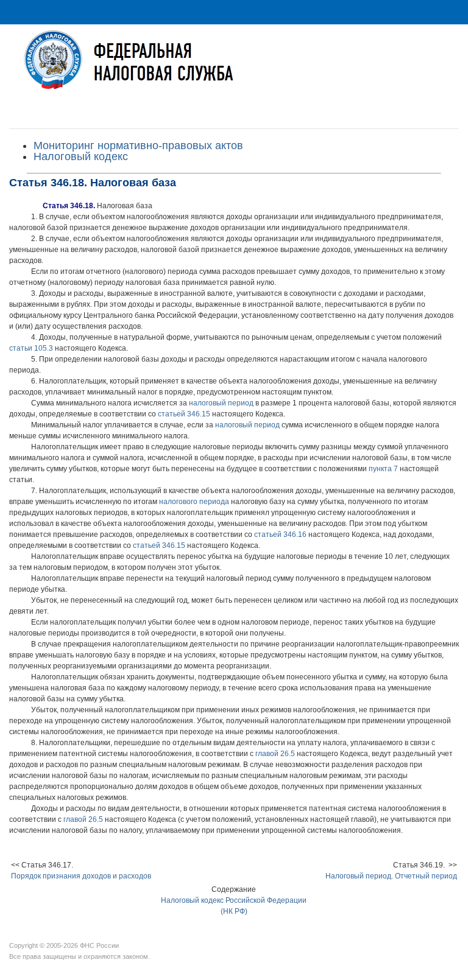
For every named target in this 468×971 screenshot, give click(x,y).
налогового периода (194, 501)
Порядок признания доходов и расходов (81, 876)
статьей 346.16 (280, 534)
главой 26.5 (275, 753)
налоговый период (221, 403)
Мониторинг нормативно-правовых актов (138, 145)
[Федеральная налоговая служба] (234, 69)
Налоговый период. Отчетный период (391, 876)
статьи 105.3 (31, 348)
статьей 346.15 (184, 414)
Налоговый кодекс (81, 156)
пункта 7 (383, 468)
